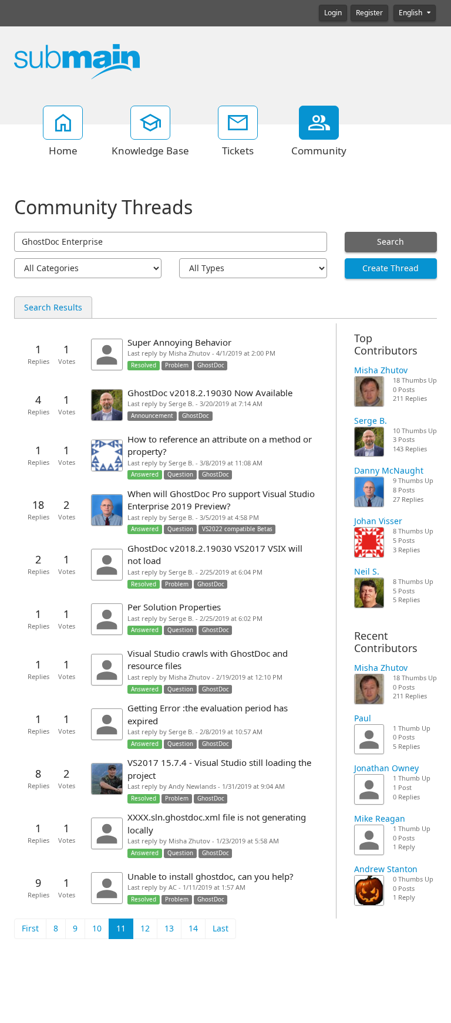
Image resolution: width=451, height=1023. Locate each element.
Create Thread (390, 268)
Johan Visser (378, 521)
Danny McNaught (388, 470)
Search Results (53, 307)
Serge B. (370, 421)
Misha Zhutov (381, 370)
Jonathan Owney (386, 768)
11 (121, 928)
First (30, 928)
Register (369, 13)
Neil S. (366, 571)
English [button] (411, 13)
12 (145, 928)
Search (390, 242)
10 (97, 928)
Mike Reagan (379, 818)
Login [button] (333, 13)
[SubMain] (77, 61)
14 (193, 928)
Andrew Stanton (386, 869)
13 (169, 928)
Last (220, 928)
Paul (362, 718)
